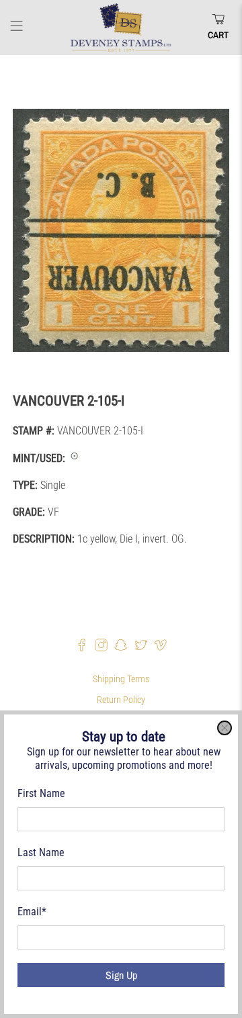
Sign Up (121, 975)
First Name (41, 793)
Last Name (41, 852)
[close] (224, 728)
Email (31, 911)
